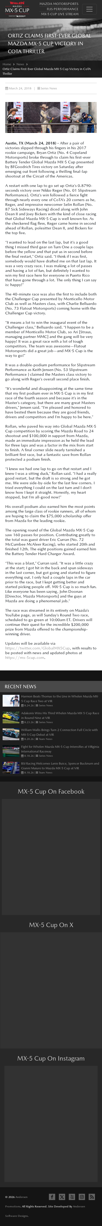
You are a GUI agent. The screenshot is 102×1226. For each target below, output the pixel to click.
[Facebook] (52, 1197)
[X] (62, 1197)
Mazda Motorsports (58, 4)
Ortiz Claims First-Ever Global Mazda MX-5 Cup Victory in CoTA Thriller (47, 71)
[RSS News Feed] (92, 1197)
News (20, 64)
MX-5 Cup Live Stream (59, 14)
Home (7, 64)
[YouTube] (72, 1197)
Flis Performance (62, 9)
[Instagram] (82, 1197)
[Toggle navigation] (89, 9)
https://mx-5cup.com (24, 657)
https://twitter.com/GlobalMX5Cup (37, 648)
